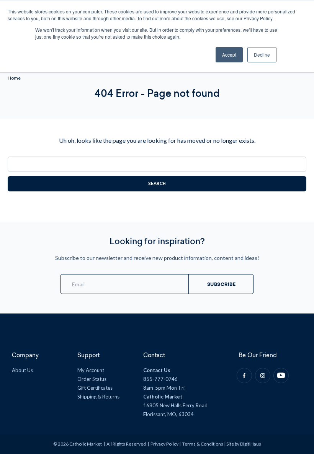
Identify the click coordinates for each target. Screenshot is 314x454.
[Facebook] (244, 375)
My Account (90, 370)
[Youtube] (281, 375)
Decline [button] (262, 54)
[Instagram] (262, 375)
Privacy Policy (164, 444)
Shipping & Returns (98, 397)
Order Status (91, 379)
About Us (22, 370)
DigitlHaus (250, 444)
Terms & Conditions (202, 444)
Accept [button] (229, 54)
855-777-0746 (160, 379)
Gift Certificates (95, 388)
